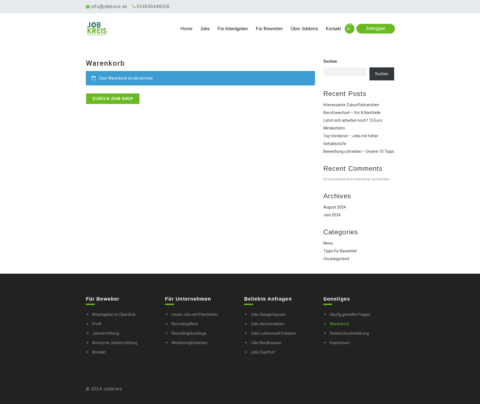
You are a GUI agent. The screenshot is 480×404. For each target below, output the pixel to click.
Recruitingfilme (184, 324)
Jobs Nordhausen (266, 343)
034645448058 (153, 6)
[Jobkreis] (124, 29)
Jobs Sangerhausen (268, 314)
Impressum (340, 343)
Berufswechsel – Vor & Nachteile (352, 112)
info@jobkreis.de (109, 6)
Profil (96, 324)
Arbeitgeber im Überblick (114, 314)
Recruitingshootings (188, 333)
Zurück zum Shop (112, 98)
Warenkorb (339, 324)
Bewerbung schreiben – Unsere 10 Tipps (358, 151)
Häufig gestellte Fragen (350, 314)
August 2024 (334, 207)
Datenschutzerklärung (349, 333)
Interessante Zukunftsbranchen (351, 105)
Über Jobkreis (304, 28)
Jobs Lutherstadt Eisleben (273, 333)
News (328, 243)
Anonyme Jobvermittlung (114, 343)
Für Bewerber (269, 28)
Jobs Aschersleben (267, 324)
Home (186, 28)
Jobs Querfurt (263, 352)
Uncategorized (336, 258)
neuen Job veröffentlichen (194, 314)
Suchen (330, 61)
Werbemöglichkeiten (189, 343)
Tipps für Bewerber (340, 251)
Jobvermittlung (105, 333)
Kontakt (333, 28)
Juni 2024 (332, 215)
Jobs (205, 28)
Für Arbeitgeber (233, 28)
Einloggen (375, 28)
